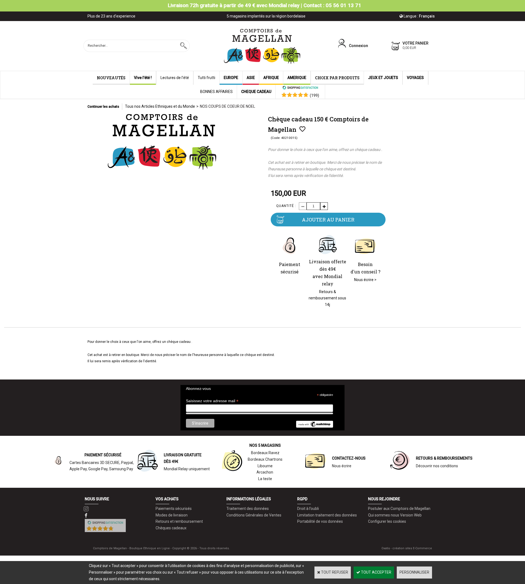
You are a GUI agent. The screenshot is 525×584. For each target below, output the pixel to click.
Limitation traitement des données (327, 515)
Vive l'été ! (143, 77)
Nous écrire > (365, 280)
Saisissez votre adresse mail (212, 401)
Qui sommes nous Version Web (395, 515)
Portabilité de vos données (320, 521)
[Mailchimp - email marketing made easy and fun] (314, 426)
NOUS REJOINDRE (384, 499)
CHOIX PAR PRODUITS (337, 77)
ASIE (251, 77)
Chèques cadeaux (171, 528)
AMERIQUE (296, 77)
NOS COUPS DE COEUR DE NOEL (227, 106)
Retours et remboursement (179, 521)
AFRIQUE (271, 77)
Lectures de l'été (175, 77)
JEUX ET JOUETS (383, 77)
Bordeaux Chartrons (265, 459)
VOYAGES (415, 77)
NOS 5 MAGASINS (265, 445)
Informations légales (248, 499)
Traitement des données (247, 508)
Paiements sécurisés (174, 508)
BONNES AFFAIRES (216, 91)
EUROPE (231, 77)
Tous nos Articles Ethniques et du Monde (160, 106)
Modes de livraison (172, 515)
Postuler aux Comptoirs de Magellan (399, 508)
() (314, 95)
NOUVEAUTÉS (111, 77)
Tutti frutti (206, 77)
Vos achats (167, 499)
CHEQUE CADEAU (256, 91)
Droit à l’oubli (308, 508)
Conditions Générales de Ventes (253, 515)
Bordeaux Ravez (265, 453)
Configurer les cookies (387, 521)
